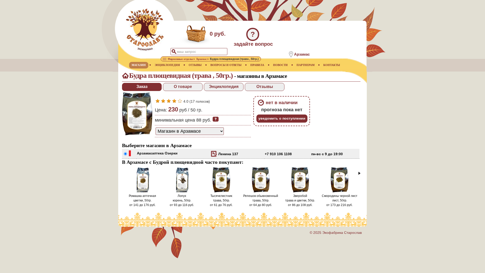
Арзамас (144, 153)
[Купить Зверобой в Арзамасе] (300, 191)
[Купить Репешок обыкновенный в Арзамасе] (261, 191)
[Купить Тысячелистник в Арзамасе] (221, 191)
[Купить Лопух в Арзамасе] (182, 191)
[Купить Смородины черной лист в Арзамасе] (340, 191)
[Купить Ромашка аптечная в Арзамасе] (142, 191)
